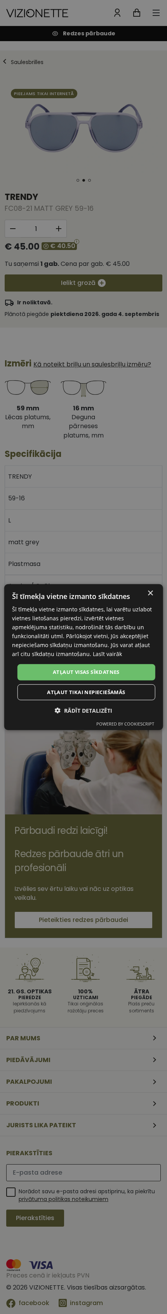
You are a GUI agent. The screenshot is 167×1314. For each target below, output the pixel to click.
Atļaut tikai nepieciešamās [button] (86, 692)
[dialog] (83, 657)
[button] (83, 710)
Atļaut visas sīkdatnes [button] (86, 671)
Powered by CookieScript (125, 724)
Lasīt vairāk (107, 654)
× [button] (150, 593)
